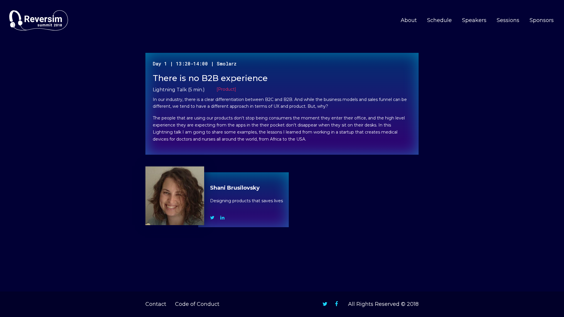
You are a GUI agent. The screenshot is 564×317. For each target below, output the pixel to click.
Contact (155, 304)
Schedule (439, 20)
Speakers (474, 20)
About (409, 20)
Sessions (508, 20)
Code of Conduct (197, 304)
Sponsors (542, 20)
